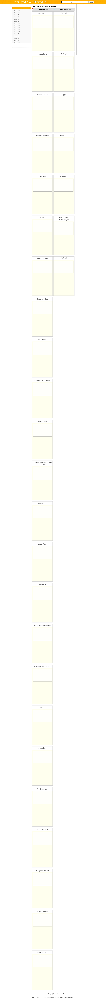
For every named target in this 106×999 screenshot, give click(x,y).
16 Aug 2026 (17, 21)
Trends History (17, 8)
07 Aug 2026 (17, 40)
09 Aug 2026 (17, 36)
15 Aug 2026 (17, 23)
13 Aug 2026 (17, 27)
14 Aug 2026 (17, 25)
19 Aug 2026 (17, 15)
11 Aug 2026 (17, 31)
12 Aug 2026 (17, 29)
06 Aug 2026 (17, 42)
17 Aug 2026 (17, 19)
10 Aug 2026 (17, 34)
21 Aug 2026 (17, 10)
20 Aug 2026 (17, 12)
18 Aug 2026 (17, 17)
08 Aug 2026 (17, 38)
